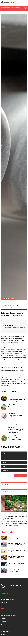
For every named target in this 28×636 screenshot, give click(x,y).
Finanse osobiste (5, 624)
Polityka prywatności (7, 599)
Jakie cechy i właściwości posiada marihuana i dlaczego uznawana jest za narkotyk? (16, 544)
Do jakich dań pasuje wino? (15, 538)
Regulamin (4, 602)
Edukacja (3, 621)
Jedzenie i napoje (5, 631)
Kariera (3, 634)
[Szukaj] (3, 484)
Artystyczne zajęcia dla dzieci (16, 424)
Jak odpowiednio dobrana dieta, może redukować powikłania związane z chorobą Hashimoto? (16, 557)
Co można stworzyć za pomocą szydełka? (16, 416)
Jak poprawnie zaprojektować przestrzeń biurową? (15, 570)
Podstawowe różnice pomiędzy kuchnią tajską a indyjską (16, 438)
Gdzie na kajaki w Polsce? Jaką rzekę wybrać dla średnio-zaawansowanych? (16, 431)
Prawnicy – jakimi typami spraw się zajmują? (16, 564)
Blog (2, 597)
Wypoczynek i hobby (8, 298)
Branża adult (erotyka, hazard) (9, 615)
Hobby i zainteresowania (7, 628)
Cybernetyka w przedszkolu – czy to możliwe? (16, 551)
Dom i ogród (4, 618)
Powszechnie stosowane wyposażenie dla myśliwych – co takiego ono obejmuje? (16, 399)
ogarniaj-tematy (9, 323)
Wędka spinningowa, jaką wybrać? (17, 406)
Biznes (2, 612)
